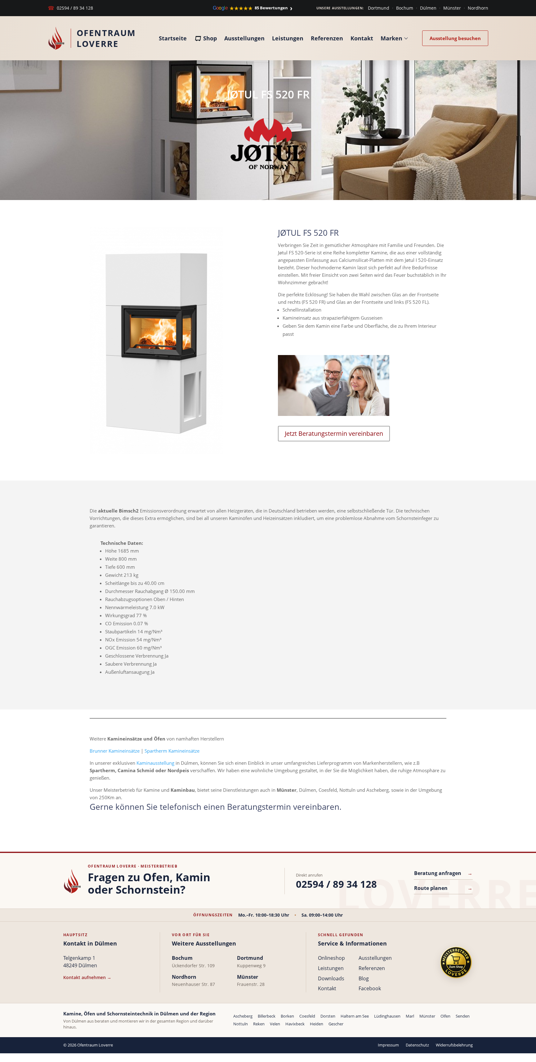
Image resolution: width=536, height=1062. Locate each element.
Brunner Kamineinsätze (115, 751)
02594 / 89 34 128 (70, 7)
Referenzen (327, 38)
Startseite (173, 38)
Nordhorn (478, 8)
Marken (391, 38)
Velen (275, 1024)
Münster (452, 8)
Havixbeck (295, 1024)
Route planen (443, 888)
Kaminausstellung (155, 763)
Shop (210, 38)
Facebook (370, 988)
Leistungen (287, 38)
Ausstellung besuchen (455, 38)
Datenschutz (417, 1045)
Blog (364, 978)
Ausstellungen (244, 38)
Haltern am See (355, 1016)
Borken (287, 1016)
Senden (463, 1016)
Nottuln (240, 1024)
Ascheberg (242, 1016)
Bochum (404, 8)
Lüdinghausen (387, 1016)
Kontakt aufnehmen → (87, 977)
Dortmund (378, 8)
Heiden (316, 1024)
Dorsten (327, 1016)
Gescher (335, 1024)
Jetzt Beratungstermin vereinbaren (334, 433)
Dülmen (428, 8)
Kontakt (362, 38)
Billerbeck (266, 1016)
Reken (259, 1024)
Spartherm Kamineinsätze (172, 751)
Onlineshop (331, 958)
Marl (410, 1016)
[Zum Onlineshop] (456, 962)
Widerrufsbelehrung (454, 1045)
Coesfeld (307, 1016)
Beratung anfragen (443, 873)
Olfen (445, 1016)
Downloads (331, 978)
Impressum (388, 1045)
